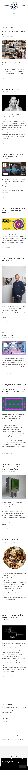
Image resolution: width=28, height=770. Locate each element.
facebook (4, 721)
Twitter (4, 724)
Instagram (4, 726)
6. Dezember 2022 (5, 158)
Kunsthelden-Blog (8, 78)
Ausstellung (19, 143)
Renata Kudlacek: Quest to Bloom (13, 540)
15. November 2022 (5, 214)
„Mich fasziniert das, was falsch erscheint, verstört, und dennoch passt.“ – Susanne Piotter (13, 467)
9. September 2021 (5, 542)
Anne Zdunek (11, 36)
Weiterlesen (22, 73)
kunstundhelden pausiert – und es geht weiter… (12, 735)
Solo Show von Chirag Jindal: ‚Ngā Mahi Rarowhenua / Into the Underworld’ (13, 617)
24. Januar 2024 (5, 91)
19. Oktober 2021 (5, 471)
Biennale (22, 143)
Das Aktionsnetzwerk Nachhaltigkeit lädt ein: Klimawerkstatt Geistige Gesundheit (14, 210)
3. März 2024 (4, 36)
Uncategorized (14, 78)
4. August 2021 (4, 621)
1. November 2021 (5, 393)
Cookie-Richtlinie (14, 764)
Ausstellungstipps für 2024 (10, 89)
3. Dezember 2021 (5, 263)
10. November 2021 (5, 337)
